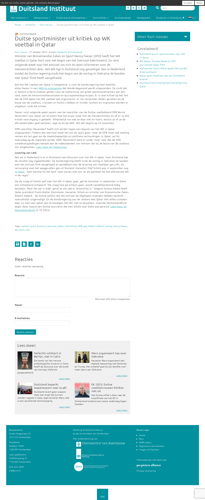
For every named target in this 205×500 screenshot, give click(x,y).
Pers (141, 438)
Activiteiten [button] (100, 17)
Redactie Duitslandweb (70, 51)
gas (85, 226)
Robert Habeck (96, 226)
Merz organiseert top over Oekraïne (109, 354)
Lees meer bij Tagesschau (51, 147)
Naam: (19, 304)
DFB (80, 226)
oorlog (108, 226)
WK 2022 (19, 229)
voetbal (25, 226)
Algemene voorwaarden (151, 445)
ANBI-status (145, 442)
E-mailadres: (22, 318)
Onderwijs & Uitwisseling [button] (71, 17)
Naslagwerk (143, 17)
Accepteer (188, 3)
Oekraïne (52, 226)
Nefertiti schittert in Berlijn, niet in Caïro (47, 354)
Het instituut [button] (18, 17)
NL (193, 17)
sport (33, 226)
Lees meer (64, 378)
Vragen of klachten (149, 449)
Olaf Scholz (71, 226)
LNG (28, 229)
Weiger (199, 3)
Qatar (61, 226)
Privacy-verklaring (146, 470)
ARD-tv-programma (50, 88)
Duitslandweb (123, 17)
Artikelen (30, 24)
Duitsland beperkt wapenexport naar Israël (50, 386)
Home (18, 24)
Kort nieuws (46, 24)
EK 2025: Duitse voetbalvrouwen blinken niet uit (107, 388)
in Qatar (19, 171)
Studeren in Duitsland (169, 17)
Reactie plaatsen (25, 332)
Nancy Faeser (120, 226)
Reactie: (20, 275)
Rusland (41, 226)
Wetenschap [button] (41, 17)
